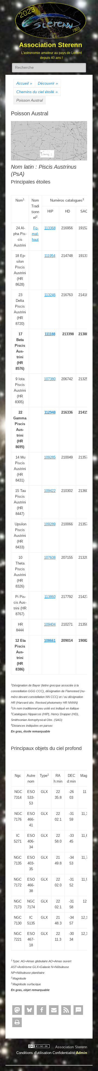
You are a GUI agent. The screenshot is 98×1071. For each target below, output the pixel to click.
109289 (50, 524)
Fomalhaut (35, 234)
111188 (50, 334)
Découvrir (48, 83)
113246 (50, 295)
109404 (50, 624)
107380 (50, 379)
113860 (50, 597)
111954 (49, 256)
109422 (50, 491)
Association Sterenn (50, 44)
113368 (50, 228)
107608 (50, 557)
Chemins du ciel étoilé (37, 92)
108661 (50, 640)
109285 (50, 457)
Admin (81, 1053)
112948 (50, 412)
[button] (17, 1010)
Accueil (24, 83)
